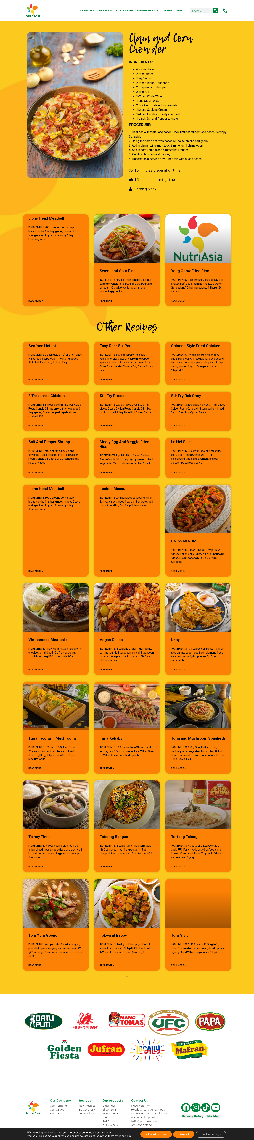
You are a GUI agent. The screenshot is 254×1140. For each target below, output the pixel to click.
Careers (167, 10)
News (179, 10)
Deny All (184, 1134)
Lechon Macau (112, 488)
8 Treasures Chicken (46, 395)
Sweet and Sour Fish (118, 271)
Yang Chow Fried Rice (190, 271)
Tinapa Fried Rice (186, 1034)
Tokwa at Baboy (113, 935)
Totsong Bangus (114, 836)
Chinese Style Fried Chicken (195, 346)
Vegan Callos (111, 639)
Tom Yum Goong (42, 935)
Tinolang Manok (114, 1034)
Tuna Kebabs (111, 738)
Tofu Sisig (180, 935)
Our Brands (105, 10)
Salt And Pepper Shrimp (49, 442)
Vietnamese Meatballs (48, 639)
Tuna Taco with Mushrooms (52, 738)
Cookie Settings (211, 1134)
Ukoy (175, 639)
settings (126, 1135)
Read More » (35, 301)
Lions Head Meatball (46, 218)
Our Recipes (86, 10)
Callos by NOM (184, 541)
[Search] (215, 10)
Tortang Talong (184, 836)
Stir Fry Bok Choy (186, 395)
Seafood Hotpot (42, 346)
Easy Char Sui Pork (116, 346)
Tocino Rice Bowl (43, 1034)
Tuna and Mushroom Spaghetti (198, 738)
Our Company (124, 10)
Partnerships (146, 10)
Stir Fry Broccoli (113, 395)
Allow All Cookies (156, 1134)
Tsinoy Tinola (40, 836)
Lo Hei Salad (182, 442)
